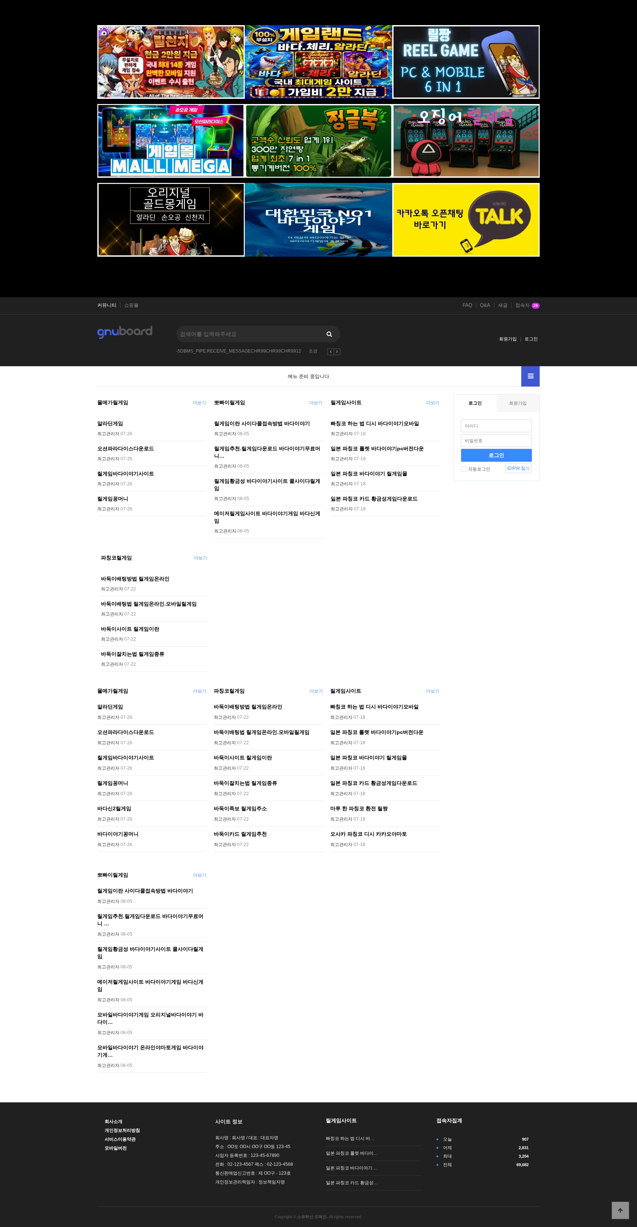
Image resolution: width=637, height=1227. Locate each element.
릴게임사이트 (346, 402)
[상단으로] (620, 1210)
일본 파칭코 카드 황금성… (352, 1182)
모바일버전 (116, 1148)
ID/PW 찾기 (518, 468)
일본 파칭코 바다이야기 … (352, 1168)
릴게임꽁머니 (112, 499)
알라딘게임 (110, 423)
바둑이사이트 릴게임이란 (130, 629)
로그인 (531, 339)
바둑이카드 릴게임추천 (240, 834)
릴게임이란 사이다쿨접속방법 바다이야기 (262, 423)
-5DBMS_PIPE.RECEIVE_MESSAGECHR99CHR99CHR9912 (238, 351)
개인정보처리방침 (122, 1130)
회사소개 (113, 1121)
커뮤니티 (106, 305)
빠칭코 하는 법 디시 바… (350, 1138)
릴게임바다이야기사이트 (125, 473)
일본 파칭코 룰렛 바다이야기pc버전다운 (377, 448)
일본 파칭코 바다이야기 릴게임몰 (369, 473)
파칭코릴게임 (116, 558)
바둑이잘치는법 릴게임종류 (132, 654)
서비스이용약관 (120, 1139)
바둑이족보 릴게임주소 (240, 808)
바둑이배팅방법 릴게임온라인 (135, 579)
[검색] (329, 334)
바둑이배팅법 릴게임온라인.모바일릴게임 (149, 604)
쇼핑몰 (131, 305)
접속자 (526, 305)
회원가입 (508, 339)
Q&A (485, 305)
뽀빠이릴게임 (229, 402)
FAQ (467, 305)
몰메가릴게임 (112, 402)
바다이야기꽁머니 (118, 834)
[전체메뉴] (530, 376)
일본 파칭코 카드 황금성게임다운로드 (374, 499)
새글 (503, 305)
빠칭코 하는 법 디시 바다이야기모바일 (375, 423)
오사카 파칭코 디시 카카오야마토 (368, 834)
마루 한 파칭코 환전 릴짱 (359, 808)
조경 (313, 351)
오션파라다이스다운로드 (125, 448)
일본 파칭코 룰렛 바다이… (352, 1153)
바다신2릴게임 (114, 808)
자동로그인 (479, 469)
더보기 (199, 402)
